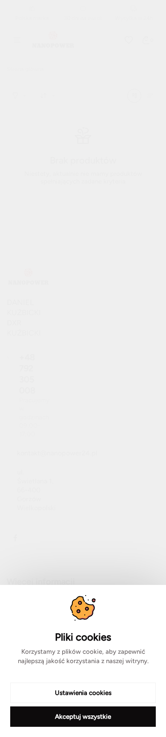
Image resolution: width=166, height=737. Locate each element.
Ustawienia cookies (83, 693)
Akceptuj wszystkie (83, 716)
